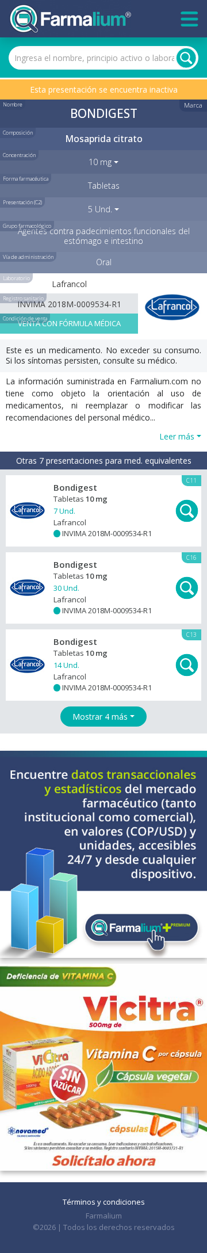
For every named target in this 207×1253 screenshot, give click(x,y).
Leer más (176, 436)
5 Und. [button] (100, 209)
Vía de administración (28, 257)
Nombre (12, 104)
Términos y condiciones (104, 1202)
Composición (18, 132)
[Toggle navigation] (189, 19)
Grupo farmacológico (27, 226)
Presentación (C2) (22, 202)
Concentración (19, 155)
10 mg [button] (100, 161)
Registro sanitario (23, 298)
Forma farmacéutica (25, 178)
